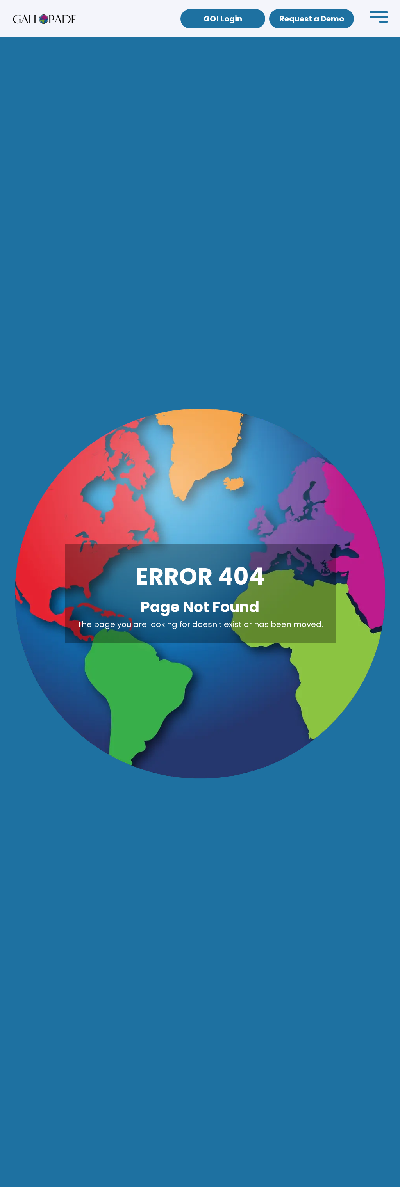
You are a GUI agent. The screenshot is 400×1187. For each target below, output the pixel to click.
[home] (44, 19)
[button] (379, 18)
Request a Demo (311, 18)
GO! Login (223, 18)
